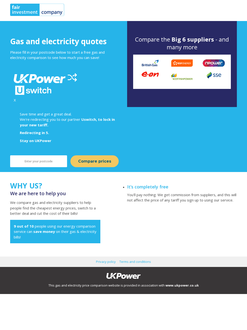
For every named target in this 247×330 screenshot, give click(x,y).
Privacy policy (106, 261)
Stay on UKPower (35, 140)
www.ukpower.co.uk (182, 285)
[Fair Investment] (37, 14)
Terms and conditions (135, 261)
